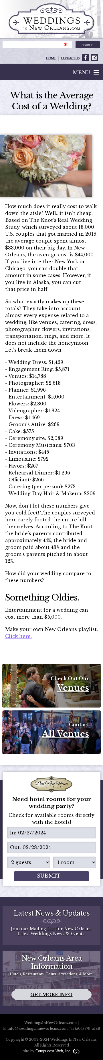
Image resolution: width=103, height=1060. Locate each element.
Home (51, 58)
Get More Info (51, 994)
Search (88, 45)
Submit (49, 876)
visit (85, 57)
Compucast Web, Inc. (53, 1051)
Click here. (18, 636)
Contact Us (70, 58)
